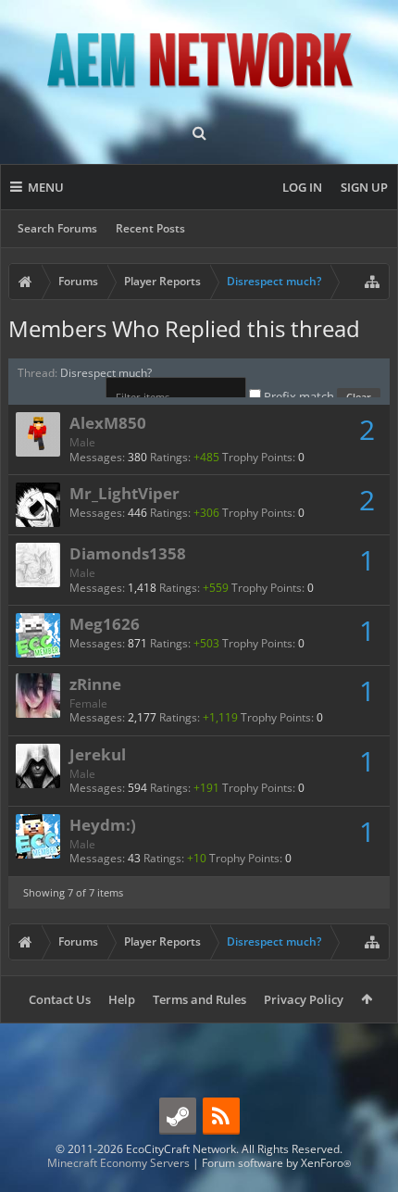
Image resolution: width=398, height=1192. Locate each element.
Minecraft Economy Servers (118, 1163)
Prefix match (299, 396)
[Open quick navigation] (372, 281)
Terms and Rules (199, 999)
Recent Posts (150, 228)
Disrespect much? (106, 373)
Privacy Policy (303, 999)
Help (121, 999)
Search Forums (57, 228)
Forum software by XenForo (276, 1163)
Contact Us (60, 999)
